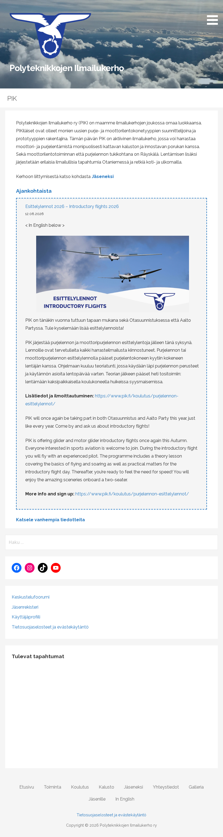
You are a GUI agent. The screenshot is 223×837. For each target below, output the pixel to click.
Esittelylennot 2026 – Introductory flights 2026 (72, 206)
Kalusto (106, 787)
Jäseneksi (103, 176)
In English (124, 799)
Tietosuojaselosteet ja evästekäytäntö (50, 627)
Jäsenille (97, 799)
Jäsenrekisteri (25, 607)
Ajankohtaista (34, 191)
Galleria (196, 787)
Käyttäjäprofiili (26, 617)
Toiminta (52, 787)
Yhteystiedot (166, 787)
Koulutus (80, 787)
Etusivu (26, 787)
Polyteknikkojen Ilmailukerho (67, 68)
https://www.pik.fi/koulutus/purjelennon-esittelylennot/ (132, 493)
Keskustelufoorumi (30, 597)
